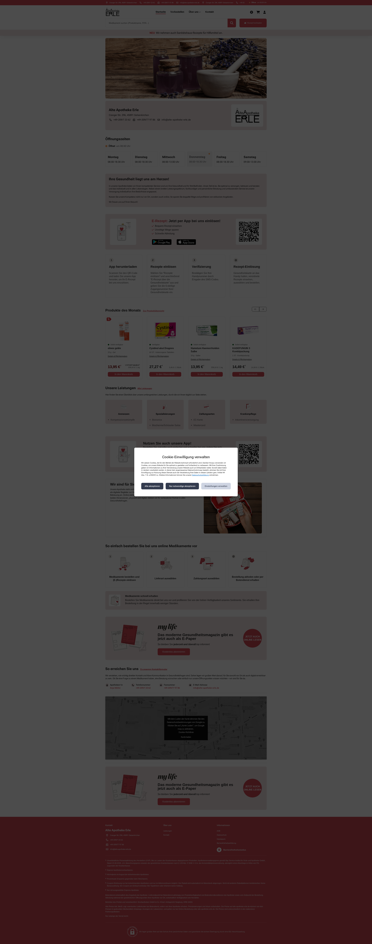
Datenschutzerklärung (200, 475)
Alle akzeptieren (152, 486)
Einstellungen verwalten (216, 486)
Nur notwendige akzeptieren (182, 486)
